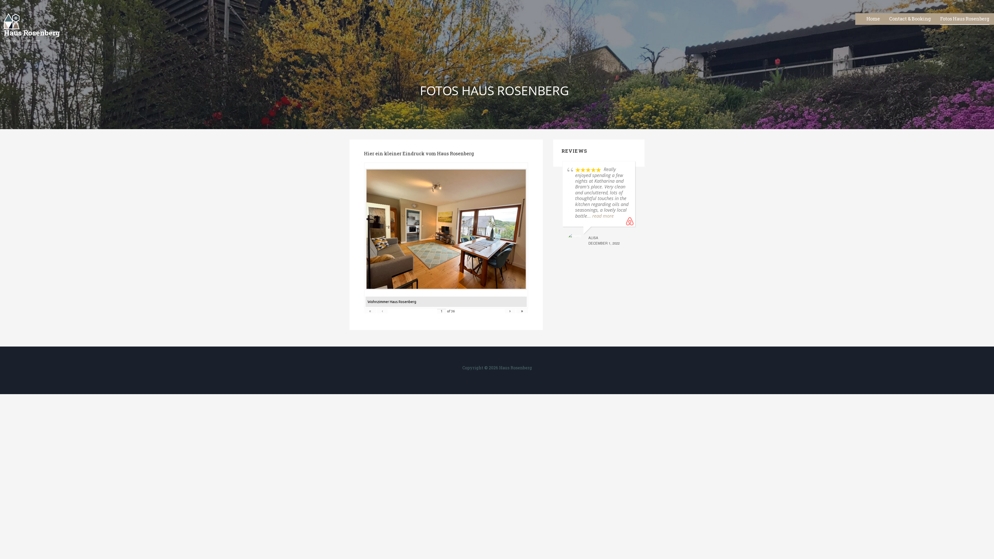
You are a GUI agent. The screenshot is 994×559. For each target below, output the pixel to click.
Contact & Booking (910, 19)
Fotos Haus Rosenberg (964, 19)
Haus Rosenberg (32, 33)
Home (873, 19)
